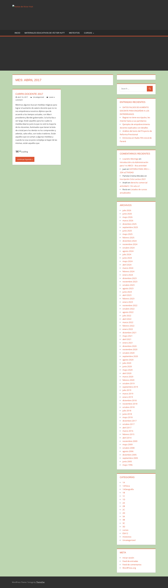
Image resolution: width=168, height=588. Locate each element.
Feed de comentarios (132, 564)
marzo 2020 (128, 376)
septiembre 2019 (130, 387)
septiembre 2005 (130, 458)
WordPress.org (129, 568)
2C (124, 509)
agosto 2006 (128, 451)
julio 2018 (127, 410)
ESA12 (125, 533)
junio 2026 (127, 213)
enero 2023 (128, 302)
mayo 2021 (128, 336)
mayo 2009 (128, 444)
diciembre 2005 (130, 454)
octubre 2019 (129, 383)
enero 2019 (128, 397)
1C (124, 496)
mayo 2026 (128, 217)
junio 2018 (127, 414)
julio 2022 (127, 315)
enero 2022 (128, 329)
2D (124, 513)
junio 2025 (127, 230)
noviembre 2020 (130, 349)
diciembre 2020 (130, 346)
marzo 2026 (128, 220)
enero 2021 (128, 342)
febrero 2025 (128, 237)
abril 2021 (127, 339)
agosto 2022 (128, 312)
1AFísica (126, 486)
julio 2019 (127, 390)
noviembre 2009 (130, 441)
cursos (88, 33)
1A (124, 482)
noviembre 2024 (130, 244)
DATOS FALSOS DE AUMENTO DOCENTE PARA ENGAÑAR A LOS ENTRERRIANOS (134, 110)
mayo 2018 (128, 417)
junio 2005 (127, 461)
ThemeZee (40, 582)
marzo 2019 (128, 393)
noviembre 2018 (130, 403)
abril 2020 (127, 373)
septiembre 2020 (130, 356)
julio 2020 (127, 363)
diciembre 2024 (130, 241)
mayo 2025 (128, 234)
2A (124, 503)
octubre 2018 (129, 407)
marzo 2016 (128, 431)
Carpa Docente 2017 (29, 94)
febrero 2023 (128, 298)
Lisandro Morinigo (131, 159)
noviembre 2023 (130, 281)
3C (124, 523)
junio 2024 (127, 258)
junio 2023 (127, 292)
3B (124, 519)
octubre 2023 (129, 285)
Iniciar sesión (128, 557)
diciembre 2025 (130, 224)
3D (124, 526)
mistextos (74, 33)
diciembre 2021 (130, 332)
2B (124, 506)
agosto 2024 (128, 251)
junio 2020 (127, 366)
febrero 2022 (128, 325)
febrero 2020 (128, 380)
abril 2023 (127, 295)
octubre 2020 (129, 353)
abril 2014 (127, 437)
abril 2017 (127, 427)
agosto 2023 (128, 288)
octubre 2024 (129, 247)
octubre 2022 (129, 308)
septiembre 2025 (130, 227)
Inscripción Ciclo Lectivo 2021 (133, 179)
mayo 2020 (128, 370)
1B (124, 492)
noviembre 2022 (130, 305)
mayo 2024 (128, 261)
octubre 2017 (129, 424)
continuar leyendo (24, 159)
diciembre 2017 (130, 420)
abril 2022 (127, 319)
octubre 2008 (129, 448)
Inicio (17, 33)
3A (124, 516)
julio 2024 (127, 254)
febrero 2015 (128, 434)
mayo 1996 (128, 465)
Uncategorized (38, 97)
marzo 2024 (128, 268)
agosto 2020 (128, 359)
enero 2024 (128, 275)
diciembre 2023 (130, 278)
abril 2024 (127, 264)
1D (124, 499)
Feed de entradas (130, 561)
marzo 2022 (128, 322)
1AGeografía (128, 489)
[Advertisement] (84, 53)
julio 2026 (127, 210)
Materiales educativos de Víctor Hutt (45, 33)
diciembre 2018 (130, 400)
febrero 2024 (128, 271)
